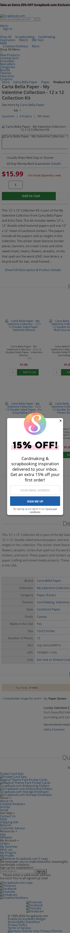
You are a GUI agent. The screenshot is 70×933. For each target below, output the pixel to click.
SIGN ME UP (35, 501)
